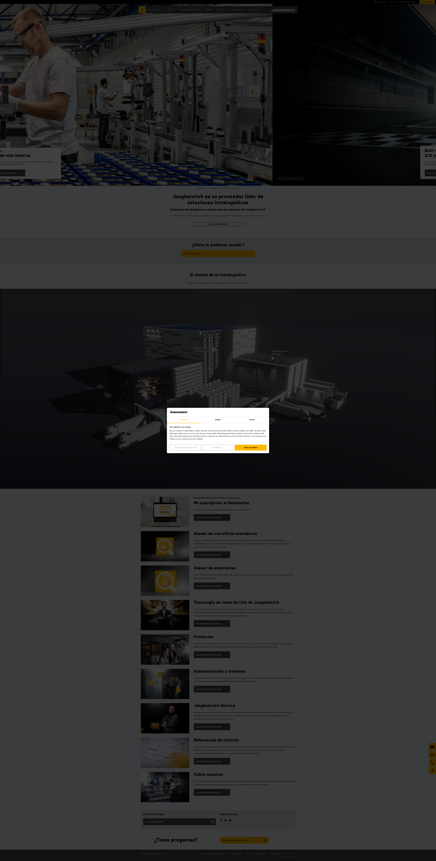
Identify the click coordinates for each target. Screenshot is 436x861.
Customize (216, 448)
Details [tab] (218, 420)
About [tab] (252, 420)
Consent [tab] (184, 420)
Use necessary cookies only (185, 448)
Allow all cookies (250, 448)
